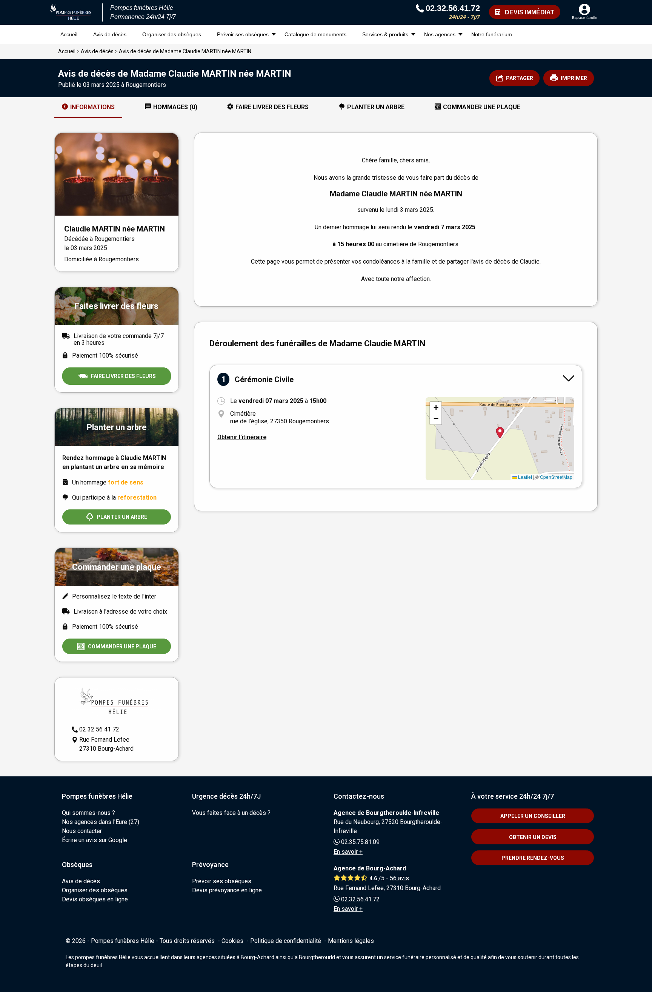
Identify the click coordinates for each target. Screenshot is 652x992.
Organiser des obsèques (171, 34)
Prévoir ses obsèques (243, 34)
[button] (435, 407)
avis (399, 878)
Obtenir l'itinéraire (241, 437)
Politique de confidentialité (285, 940)
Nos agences (439, 34)
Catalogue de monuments (315, 34)
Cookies (232, 940)
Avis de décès (109, 34)
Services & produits (385, 34)
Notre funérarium (491, 34)
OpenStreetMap (556, 477)
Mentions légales (351, 940)
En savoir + (348, 851)
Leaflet (524, 477)
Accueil (68, 34)
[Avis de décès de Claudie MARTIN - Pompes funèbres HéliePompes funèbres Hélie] (71, 12)
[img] (500, 438)
